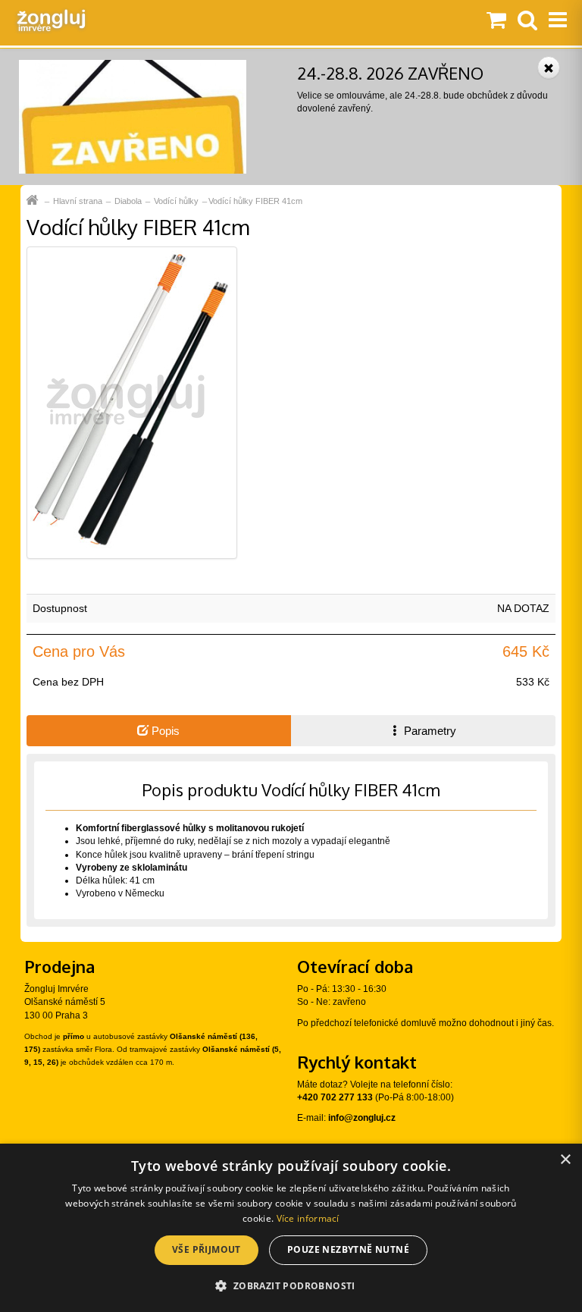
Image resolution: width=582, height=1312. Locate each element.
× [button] (565, 1160)
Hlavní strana (77, 201)
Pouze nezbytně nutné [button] (348, 1249)
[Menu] (558, 21)
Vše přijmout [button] (206, 1249)
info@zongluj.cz (362, 1118)
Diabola (128, 201)
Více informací (308, 1218)
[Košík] (496, 21)
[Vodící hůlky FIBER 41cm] (132, 402)
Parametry (428, 730)
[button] (291, 1285)
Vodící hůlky (176, 201)
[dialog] (291, 1228)
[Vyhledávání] (527, 21)
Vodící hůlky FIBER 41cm (255, 201)
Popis (164, 730)
